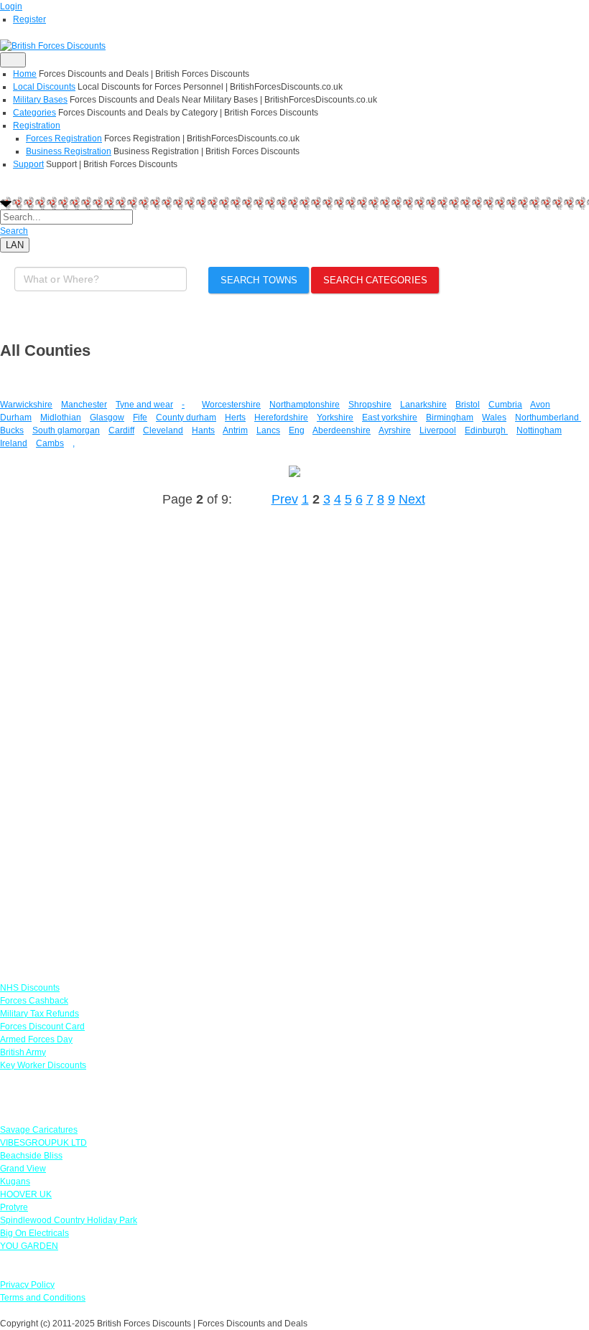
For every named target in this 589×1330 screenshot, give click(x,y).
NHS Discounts (30, 988)
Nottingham (539, 430)
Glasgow (107, 417)
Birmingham (449, 417)
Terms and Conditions (42, 1298)
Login (11, 6)
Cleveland (163, 430)
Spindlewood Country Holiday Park (68, 1220)
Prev (285, 499)
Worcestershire (231, 405)
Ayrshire (395, 430)
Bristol (467, 405)
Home (25, 74)
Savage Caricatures (39, 1130)
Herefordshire (281, 417)
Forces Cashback (34, 1001)
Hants (203, 430)
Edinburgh (486, 430)
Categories (34, 113)
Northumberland (548, 417)
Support (28, 164)
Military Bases (40, 100)
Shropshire (369, 405)
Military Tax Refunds (39, 1014)
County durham (186, 417)
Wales (494, 417)
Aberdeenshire (341, 430)
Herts (235, 417)
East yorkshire (389, 417)
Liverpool (437, 430)
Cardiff (121, 430)
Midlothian (60, 417)
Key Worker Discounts (43, 1065)
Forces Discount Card (42, 1027)
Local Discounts (44, 87)
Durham (16, 417)
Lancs (268, 430)
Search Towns (259, 280)
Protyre (14, 1207)
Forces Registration (64, 138)
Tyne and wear (144, 405)
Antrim (235, 430)
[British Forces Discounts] (53, 45)
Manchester (84, 405)
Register (29, 19)
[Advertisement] (107, 737)
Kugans (15, 1181)
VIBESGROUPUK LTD (43, 1143)
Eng (297, 430)
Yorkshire (335, 417)
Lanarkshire (423, 405)
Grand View (23, 1169)
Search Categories (375, 280)
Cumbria (505, 405)
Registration (36, 126)
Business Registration (68, 151)
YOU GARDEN (29, 1246)
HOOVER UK (26, 1194)
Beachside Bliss (31, 1156)
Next (412, 499)
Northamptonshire (304, 405)
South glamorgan (66, 430)
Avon (540, 405)
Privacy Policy (27, 1285)
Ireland (13, 443)
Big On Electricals (34, 1233)
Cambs (50, 443)
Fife (140, 417)
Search (14, 231)
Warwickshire (26, 405)
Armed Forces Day (36, 1039)
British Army (23, 1052)
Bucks (12, 430)
